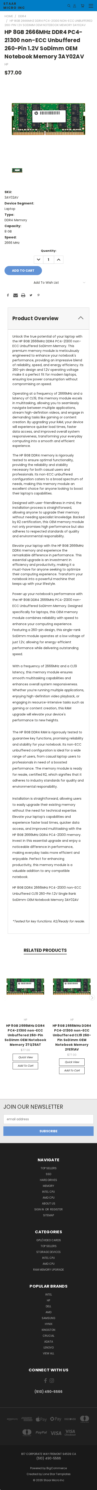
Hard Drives (48, 1180)
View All (48, 1353)
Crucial (48, 1336)
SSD (48, 1174)
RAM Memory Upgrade (48, 1270)
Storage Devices (48, 1252)
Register (56, 1209)
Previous (5, 998)
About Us (48, 1203)
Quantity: (48, 251)
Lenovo (49, 1347)
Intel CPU (48, 1192)
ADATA (48, 1342)
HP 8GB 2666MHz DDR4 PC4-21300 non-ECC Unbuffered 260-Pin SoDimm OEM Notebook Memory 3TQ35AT (25, 1035)
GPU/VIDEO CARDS (48, 1240)
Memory (48, 1186)
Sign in (39, 1209)
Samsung (48, 1318)
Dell (48, 1306)
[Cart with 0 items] (82, 6)
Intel (48, 1294)
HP (48, 1300)
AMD (48, 1312)
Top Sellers (49, 1168)
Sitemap (48, 1215)
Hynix (48, 1324)
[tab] (48, 318)
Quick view (25, 1057)
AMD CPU (49, 1198)
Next (92, 998)
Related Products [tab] (45, 950)
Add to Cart (25, 1066)
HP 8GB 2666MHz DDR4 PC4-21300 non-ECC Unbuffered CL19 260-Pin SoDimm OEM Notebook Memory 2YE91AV (72, 1037)
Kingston (48, 1330)
